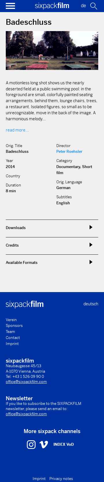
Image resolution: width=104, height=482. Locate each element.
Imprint (12, 343)
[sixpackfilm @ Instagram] (32, 444)
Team (10, 331)
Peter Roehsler (69, 151)
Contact (13, 337)
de (83, 6)
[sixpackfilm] (52, 8)
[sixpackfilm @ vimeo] (43, 444)
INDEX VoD (63, 444)
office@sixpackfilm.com (26, 381)
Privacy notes (61, 478)
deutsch (90, 303)
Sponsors (14, 325)
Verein (11, 319)
